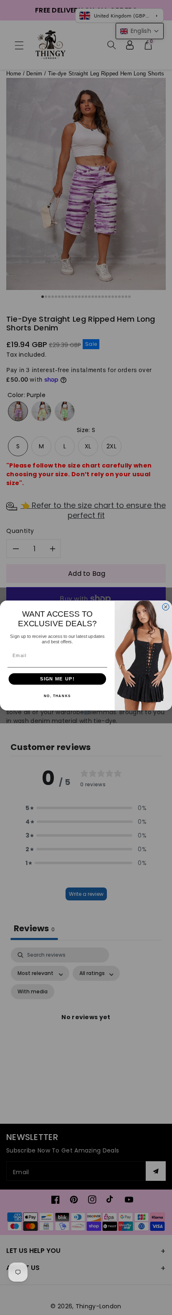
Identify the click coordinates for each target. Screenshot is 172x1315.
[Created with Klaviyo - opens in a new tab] (86, 712)
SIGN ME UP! (57, 678)
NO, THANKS (57, 696)
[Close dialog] (165, 606)
